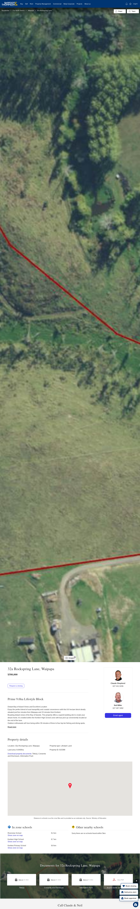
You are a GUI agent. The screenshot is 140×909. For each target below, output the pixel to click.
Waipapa (31, 10)
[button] (70, 786)
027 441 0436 (118, 686)
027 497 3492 (118, 708)
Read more (12, 727)
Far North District (18, 10)
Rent (31, 4)
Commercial (57, 4)
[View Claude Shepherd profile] (118, 675)
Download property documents (19, 754)
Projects (79, 4)
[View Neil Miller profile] (118, 697)
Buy (21, 4)
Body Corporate (69, 4)
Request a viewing (16, 686)
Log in (135, 4)
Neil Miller (118, 705)
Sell (26, 4)
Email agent (118, 715)
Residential (5, 10)
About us (87, 4)
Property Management (43, 4)
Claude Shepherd (118, 683)
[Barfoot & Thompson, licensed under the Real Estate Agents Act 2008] (9, 2)
